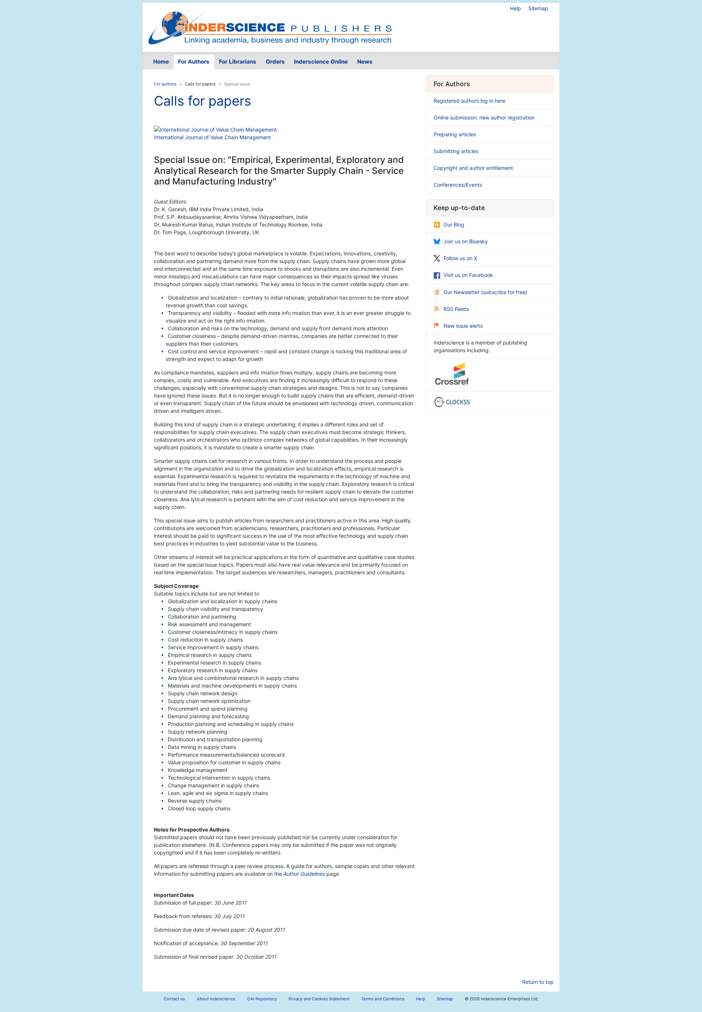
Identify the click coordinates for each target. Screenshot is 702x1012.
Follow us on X (460, 258)
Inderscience (321, 61)
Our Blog (454, 224)
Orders (275, 61)
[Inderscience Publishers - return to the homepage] (270, 24)
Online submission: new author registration (484, 117)
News (365, 61)
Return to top (538, 982)
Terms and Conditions (382, 998)
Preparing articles (455, 134)
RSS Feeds (456, 309)
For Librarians (237, 61)
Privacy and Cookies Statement (319, 998)
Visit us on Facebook (468, 275)
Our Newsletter (462, 292)
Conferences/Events (458, 185)
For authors (165, 84)
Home (161, 61)
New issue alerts (463, 326)
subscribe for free (504, 292)
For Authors (194, 61)
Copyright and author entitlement (473, 168)
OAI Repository (262, 998)
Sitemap (538, 8)
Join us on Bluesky (466, 241)
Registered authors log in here (469, 101)
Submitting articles (456, 151)
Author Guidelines (304, 874)
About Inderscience (216, 998)
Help (515, 8)
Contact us (174, 998)
